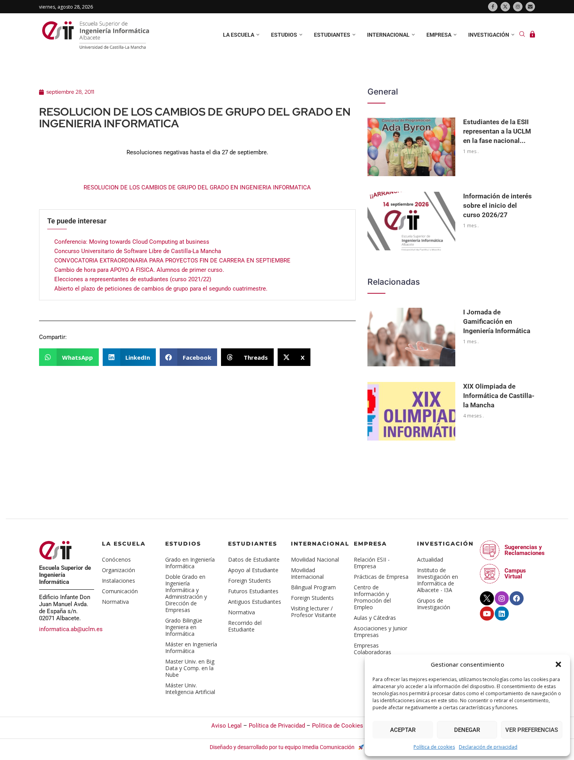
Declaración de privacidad (488, 747)
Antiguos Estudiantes (254, 601)
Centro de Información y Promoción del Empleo (372, 597)
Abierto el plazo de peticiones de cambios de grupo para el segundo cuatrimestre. (160, 288)
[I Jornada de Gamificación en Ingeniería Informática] (411, 337)
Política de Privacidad (277, 725)
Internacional (388, 35)
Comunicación (120, 591)
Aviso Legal (226, 725)
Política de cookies (434, 747)
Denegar (467, 729)
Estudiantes (332, 35)
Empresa (438, 35)
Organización (118, 570)
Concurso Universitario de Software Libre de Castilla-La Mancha (137, 251)
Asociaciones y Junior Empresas (380, 631)
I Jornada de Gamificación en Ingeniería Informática (496, 321)
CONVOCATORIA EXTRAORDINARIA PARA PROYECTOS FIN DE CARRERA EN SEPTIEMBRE (172, 260)
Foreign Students (249, 580)
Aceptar (402, 729)
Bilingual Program (313, 587)
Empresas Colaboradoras (372, 648)
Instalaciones (118, 580)
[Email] (530, 6)
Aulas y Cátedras (375, 617)
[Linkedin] (502, 614)
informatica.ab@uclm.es (71, 629)
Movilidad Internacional (307, 573)
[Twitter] (505, 6)
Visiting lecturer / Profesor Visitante (313, 611)
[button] (558, 664)
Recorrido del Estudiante (245, 626)
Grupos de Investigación (433, 603)
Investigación (488, 35)
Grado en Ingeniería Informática (190, 562)
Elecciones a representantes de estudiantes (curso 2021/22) (132, 279)
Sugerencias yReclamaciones (524, 550)
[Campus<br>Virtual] (489, 573)
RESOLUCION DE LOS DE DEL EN (197, 187)
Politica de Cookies (337, 725)
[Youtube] (487, 614)
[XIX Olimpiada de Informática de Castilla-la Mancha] (411, 411)
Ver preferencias (531, 729)
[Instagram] (517, 6)
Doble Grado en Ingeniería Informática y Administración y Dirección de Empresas (186, 593)
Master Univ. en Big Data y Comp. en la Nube (189, 668)
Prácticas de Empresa (381, 576)
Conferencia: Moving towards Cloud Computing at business (131, 241)
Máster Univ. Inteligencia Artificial (190, 688)
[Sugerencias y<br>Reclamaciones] (489, 550)
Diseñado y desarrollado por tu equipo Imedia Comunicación (283, 747)
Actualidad (430, 559)
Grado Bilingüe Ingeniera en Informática (183, 627)
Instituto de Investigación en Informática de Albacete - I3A (437, 580)
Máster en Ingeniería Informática (191, 647)
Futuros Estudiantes (253, 591)
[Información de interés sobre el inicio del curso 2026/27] (411, 221)
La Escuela (124, 543)
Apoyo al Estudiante (253, 570)
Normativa (115, 601)
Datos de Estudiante (254, 559)
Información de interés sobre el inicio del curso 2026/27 (497, 205)
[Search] (522, 35)
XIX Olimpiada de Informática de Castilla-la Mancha (499, 395)
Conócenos (116, 559)
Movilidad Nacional (315, 559)
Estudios (284, 35)
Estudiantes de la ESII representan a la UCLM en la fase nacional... (497, 131)
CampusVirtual (515, 573)
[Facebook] (492, 6)
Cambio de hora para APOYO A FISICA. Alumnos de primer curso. (139, 269)
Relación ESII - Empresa (372, 562)
